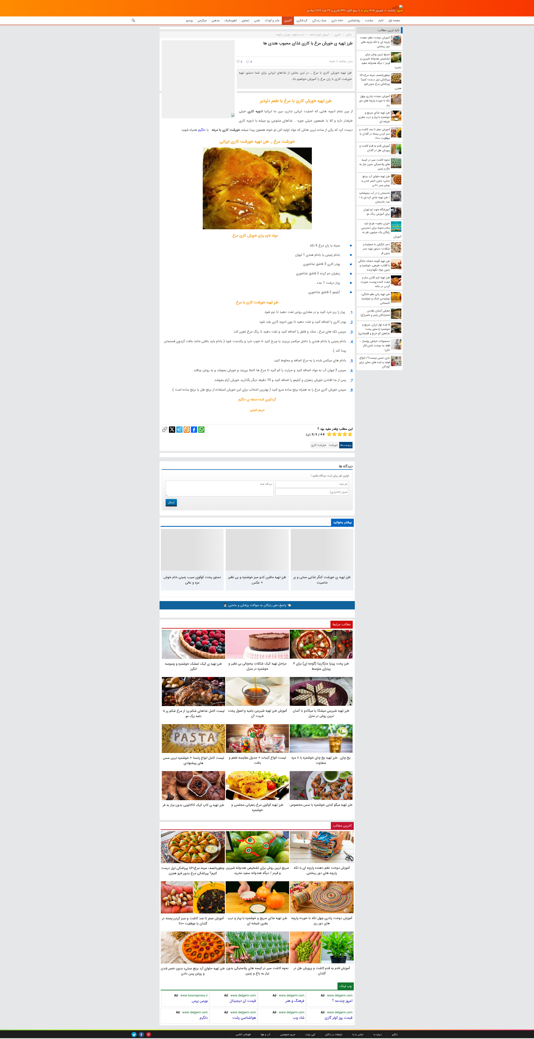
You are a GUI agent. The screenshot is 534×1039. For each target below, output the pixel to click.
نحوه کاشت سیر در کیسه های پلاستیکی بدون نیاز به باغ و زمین (257, 971)
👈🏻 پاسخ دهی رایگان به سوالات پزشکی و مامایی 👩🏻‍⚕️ (257, 605)
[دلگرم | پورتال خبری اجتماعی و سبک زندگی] (398, 7)
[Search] (133, 20)
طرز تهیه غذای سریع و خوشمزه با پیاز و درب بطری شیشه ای (257, 920)
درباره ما (378, 1034)
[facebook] (141, 1034)
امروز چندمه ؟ (342, 1001)
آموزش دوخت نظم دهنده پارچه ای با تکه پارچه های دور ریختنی (322, 870)
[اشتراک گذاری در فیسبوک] (194, 429)
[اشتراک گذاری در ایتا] (187, 429)
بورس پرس (200, 1001)
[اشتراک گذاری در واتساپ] (201, 429)
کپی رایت (310, 1034)
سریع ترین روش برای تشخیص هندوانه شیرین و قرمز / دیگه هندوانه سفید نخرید (257, 870)
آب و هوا (265, 1034)
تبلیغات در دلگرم (333, 1034)
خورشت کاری (318, 445)
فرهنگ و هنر (295, 1001)
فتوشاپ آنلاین (243, 1034)
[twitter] (134, 1034)
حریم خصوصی (287, 1034)
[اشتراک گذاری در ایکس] (172, 429)
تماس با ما (358, 1034)
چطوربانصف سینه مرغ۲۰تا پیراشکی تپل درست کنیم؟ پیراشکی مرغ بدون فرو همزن (192, 870)
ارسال (171, 502)
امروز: (399, 10)
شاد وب (298, 1018)
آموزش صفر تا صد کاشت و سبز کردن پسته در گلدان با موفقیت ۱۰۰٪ (193, 921)
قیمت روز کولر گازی (339, 1018)
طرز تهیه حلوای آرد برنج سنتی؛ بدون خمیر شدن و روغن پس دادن (193, 971)
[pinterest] (148, 1034)
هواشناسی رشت (244, 1018)
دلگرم (201, 129)
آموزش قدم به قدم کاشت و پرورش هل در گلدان (321, 971)
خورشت (333, 445)
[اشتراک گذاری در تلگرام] (179, 429)
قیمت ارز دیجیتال (243, 1001)
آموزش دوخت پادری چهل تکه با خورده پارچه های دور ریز (321, 920)
